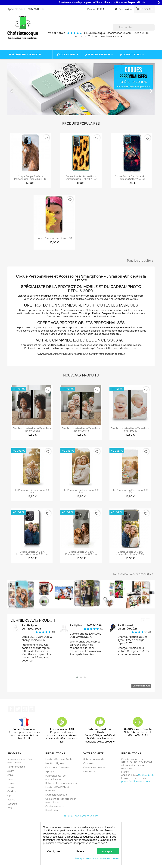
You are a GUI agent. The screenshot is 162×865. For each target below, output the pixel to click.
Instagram (32, 709)
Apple (10, 774)
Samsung (12, 803)
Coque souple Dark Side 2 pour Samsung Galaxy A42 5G (131, 177)
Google (11, 778)
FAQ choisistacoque (56, 794)
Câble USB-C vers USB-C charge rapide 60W (37, 638)
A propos (50, 771)
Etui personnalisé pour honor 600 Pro (81, 491)
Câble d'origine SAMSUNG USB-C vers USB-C (85, 635)
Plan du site (51, 810)
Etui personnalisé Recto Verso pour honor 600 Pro (81, 429)
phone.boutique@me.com (135, 781)
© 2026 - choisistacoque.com (81, 816)
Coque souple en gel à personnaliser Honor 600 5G (130, 553)
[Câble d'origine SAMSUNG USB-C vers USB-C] (64, 627)
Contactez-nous (54, 806)
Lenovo (11, 787)
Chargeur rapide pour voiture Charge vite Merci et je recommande (133, 651)
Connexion (89, 763)
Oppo (10, 795)
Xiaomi (10, 770)
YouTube (25, 709)
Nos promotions (16, 766)
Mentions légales (54, 763)
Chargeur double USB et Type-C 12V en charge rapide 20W (132, 640)
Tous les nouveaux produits (133, 574)
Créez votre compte (94, 767)
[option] (81, 89)
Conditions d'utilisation (57, 767)
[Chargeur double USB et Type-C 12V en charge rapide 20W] (112, 627)
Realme (11, 799)
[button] (18, 89)
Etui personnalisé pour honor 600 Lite (32, 491)
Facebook (11, 709)
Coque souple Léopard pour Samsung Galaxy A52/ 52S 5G (81, 177)
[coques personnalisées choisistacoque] (81, 594)
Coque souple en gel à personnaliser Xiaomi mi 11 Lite (30, 177)
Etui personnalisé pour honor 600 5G (130, 491)
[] (153, 29)
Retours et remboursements (61, 783)
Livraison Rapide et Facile (58, 759)
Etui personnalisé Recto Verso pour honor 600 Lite (32, 429)
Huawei (11, 783)
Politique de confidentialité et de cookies (97, 858)
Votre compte (93, 753)
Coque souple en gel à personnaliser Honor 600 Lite (32, 553)
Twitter (18, 709)
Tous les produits (141, 261)
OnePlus (12, 791)
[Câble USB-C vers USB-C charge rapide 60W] (16, 627)
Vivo (9, 807)
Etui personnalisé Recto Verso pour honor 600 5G (130, 429)
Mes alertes (89, 771)
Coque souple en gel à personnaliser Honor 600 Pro (81, 553)
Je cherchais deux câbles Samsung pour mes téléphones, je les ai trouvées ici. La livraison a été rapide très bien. (85, 648)
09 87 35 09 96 (35, 9)
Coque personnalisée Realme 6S (54, 238)
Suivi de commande (93, 759)
